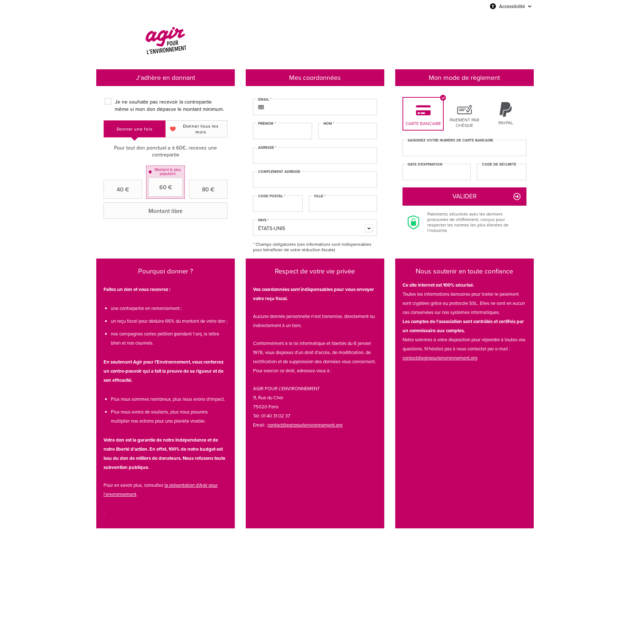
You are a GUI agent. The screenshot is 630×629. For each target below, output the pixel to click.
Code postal (271, 196)
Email (265, 99)
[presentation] (134, 129)
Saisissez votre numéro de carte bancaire (450, 140)
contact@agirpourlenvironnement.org (305, 425)
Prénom (267, 123)
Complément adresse (279, 172)
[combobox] (315, 228)
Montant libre (165, 211)
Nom (329, 123)
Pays (263, 220)
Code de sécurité (499, 164)
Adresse (267, 147)
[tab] (135, 128)
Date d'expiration (425, 164)
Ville (320, 196)
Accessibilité (512, 6)
